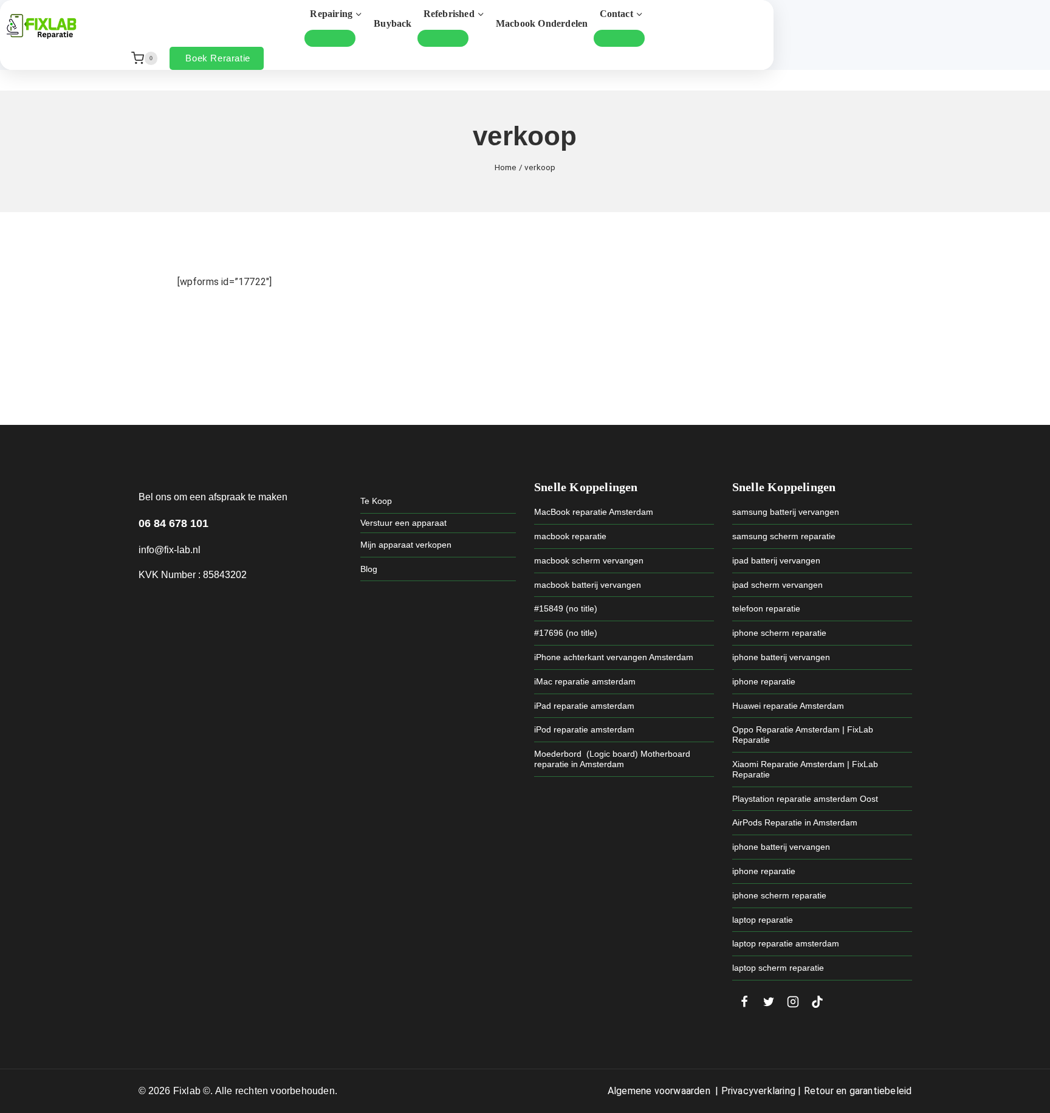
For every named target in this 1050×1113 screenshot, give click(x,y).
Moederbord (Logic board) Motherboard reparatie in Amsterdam (612, 759)
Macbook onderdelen (542, 23)
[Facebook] (744, 1002)
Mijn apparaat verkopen (405, 545)
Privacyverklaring (758, 1091)
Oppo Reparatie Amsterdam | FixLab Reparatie (802, 735)
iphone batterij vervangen (781, 657)
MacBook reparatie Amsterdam (593, 512)
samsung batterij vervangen (785, 512)
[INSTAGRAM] (793, 1002)
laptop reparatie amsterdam (785, 943)
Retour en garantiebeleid (858, 1091)
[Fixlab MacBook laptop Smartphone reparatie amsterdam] (41, 26)
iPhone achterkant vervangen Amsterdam (613, 657)
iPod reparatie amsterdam (584, 729)
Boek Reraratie (217, 58)
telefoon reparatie (766, 608)
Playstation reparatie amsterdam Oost (805, 799)
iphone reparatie (763, 681)
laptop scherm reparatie (778, 968)
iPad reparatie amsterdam (584, 706)
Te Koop (376, 501)
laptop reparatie (762, 920)
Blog (368, 569)
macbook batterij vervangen (587, 585)
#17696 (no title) (565, 633)
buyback (392, 23)
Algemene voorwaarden (659, 1091)
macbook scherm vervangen (588, 560)
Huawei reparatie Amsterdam (788, 706)
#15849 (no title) (565, 608)
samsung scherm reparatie (784, 536)
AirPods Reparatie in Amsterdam (794, 822)
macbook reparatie (570, 536)
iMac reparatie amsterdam (585, 681)
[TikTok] (817, 1002)
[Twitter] (769, 1002)
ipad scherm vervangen (777, 585)
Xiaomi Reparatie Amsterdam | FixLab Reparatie (805, 769)
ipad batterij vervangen (776, 560)
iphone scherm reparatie (779, 633)
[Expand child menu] (329, 38)
